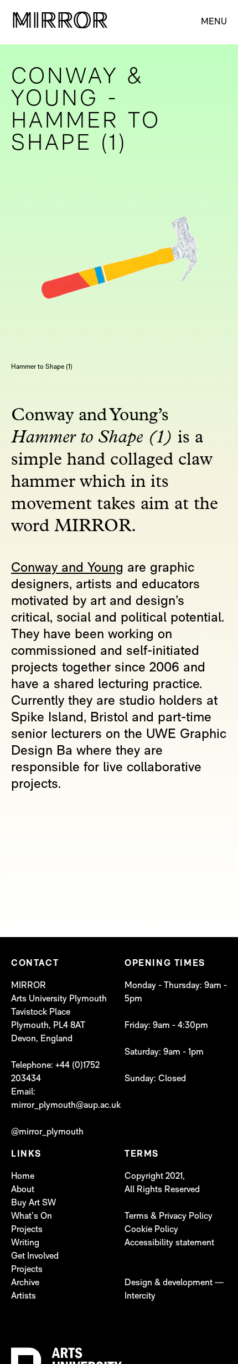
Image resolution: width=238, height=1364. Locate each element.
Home (22, 1176)
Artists (23, 1296)
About (22, 1189)
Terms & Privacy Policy (169, 1216)
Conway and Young (67, 568)
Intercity (140, 1296)
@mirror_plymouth (47, 1132)
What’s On (31, 1216)
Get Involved (35, 1256)
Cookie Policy (151, 1229)
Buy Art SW (33, 1203)
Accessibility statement (169, 1243)
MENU (214, 22)
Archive (25, 1283)
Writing (25, 1243)
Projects (27, 1229)
